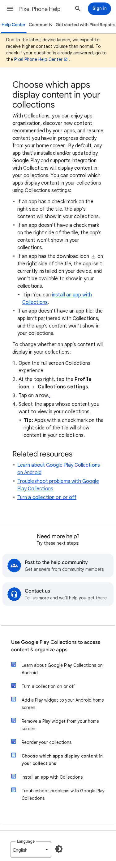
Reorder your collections (46, 742)
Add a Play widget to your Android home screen (63, 703)
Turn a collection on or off (46, 497)
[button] (9, 8)
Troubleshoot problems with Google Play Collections (63, 794)
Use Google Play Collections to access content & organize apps (55, 646)
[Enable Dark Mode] (58, 848)
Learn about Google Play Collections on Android (62, 669)
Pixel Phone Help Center (38, 59)
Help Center (14, 24)
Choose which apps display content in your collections (62, 759)
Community (41, 24)
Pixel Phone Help (40, 9)
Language (26, 841)
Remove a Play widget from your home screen (60, 724)
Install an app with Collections (52, 777)
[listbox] (31, 849)
